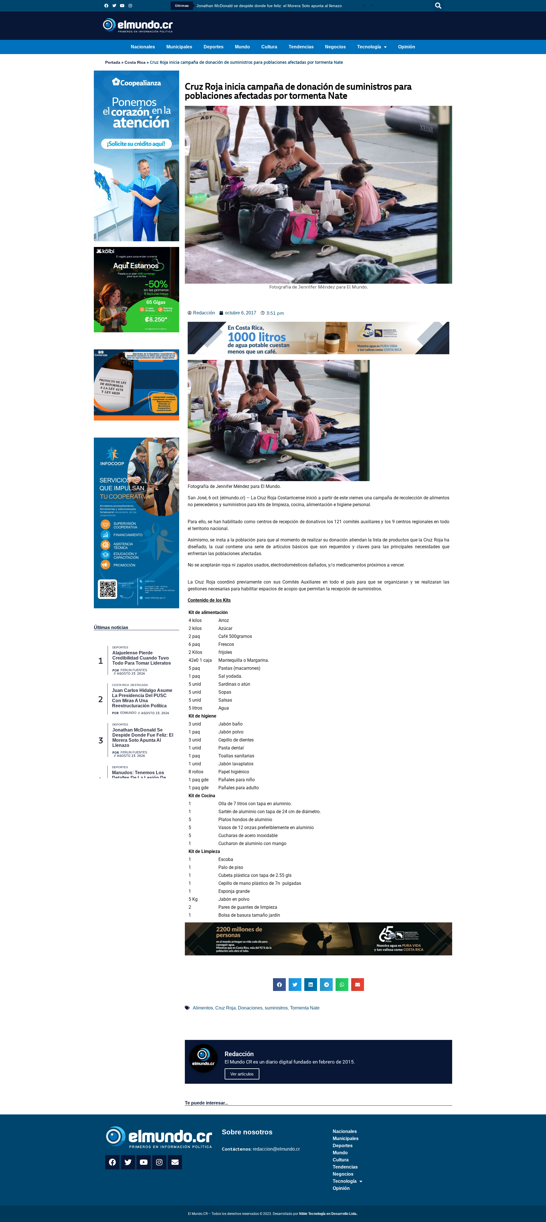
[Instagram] (130, 6)
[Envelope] (175, 1162)
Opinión (406, 46)
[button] (438, 5)
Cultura (269, 46)
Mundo (242, 46)
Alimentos (203, 1007)
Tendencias (301, 46)
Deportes (214, 46)
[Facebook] (106, 6)
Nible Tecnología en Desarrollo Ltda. (328, 1214)
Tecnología (369, 46)
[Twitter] (114, 6)
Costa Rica (135, 62)
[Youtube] (122, 6)
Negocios (335, 46)
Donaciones (250, 1007)
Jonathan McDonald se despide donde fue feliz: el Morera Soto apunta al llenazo (269, 5)
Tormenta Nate (305, 1007)
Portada (112, 62)
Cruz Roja (225, 1007)
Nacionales (143, 46)
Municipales (179, 46)
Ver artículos (242, 1073)
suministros (276, 1007)
